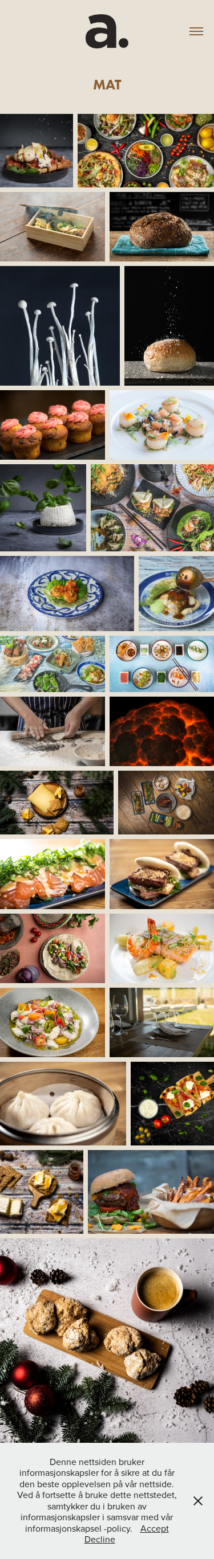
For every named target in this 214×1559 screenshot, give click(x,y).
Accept (154, 1528)
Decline (99, 1539)
